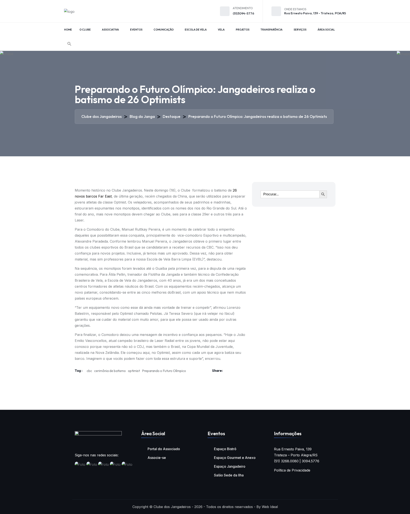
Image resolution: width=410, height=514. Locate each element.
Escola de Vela (196, 29)
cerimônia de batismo (110, 371)
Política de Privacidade (292, 470)
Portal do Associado (164, 449)
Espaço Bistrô (225, 449)
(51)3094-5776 (243, 13)
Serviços (300, 29)
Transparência (272, 29)
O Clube (85, 29)
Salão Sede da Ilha (229, 475)
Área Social (326, 29)
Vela (221, 29)
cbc (89, 371)
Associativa (110, 29)
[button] (69, 44)
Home (68, 29)
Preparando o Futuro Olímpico (164, 371)
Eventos (136, 29)
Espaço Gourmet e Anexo (235, 457)
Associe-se (157, 457)
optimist (134, 371)
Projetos (242, 29)
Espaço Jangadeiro (229, 466)
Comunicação (164, 29)
